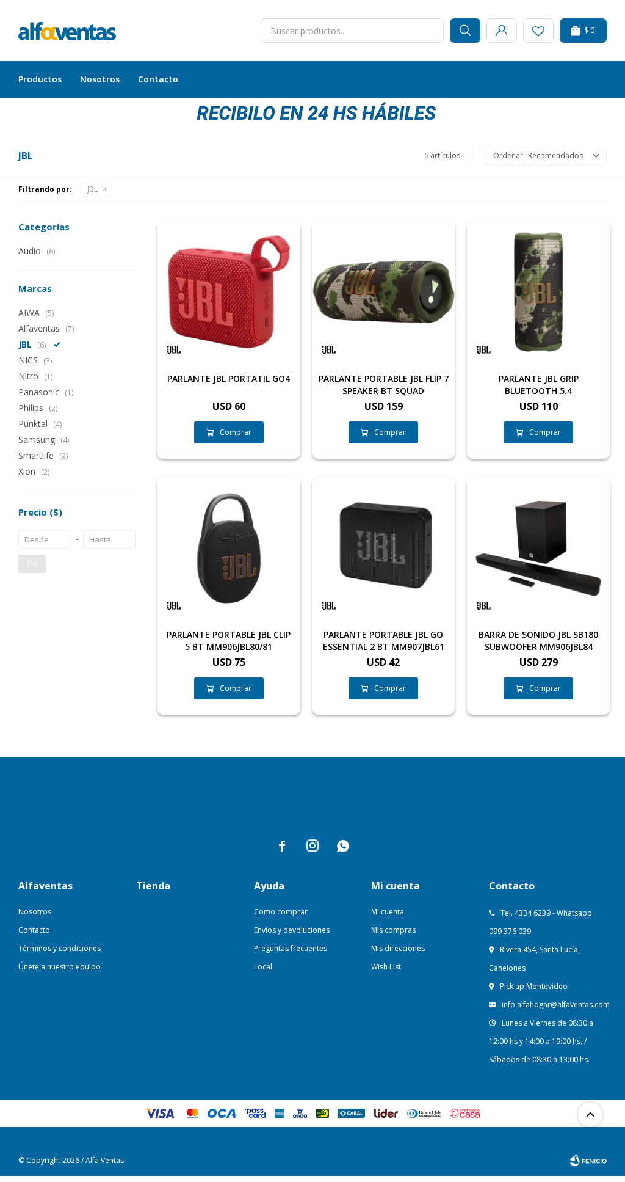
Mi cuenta (387, 912)
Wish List (386, 966)
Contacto (158, 79)
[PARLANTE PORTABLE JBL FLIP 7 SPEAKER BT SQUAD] (383, 292)
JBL (92, 189)
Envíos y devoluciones (292, 930)
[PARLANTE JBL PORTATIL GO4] (228, 292)
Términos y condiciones (59, 948)
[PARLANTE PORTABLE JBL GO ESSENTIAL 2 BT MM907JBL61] (383, 548)
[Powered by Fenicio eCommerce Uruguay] (588, 1160)
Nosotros (100, 79)
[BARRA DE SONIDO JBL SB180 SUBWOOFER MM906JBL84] (538, 548)
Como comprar (281, 912)
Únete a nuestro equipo (59, 966)
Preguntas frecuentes (290, 948)
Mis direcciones (398, 948)
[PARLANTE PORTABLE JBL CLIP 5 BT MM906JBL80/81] (228, 548)
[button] (465, 30)
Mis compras (393, 930)
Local (263, 966)
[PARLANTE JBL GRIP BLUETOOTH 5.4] (538, 292)
